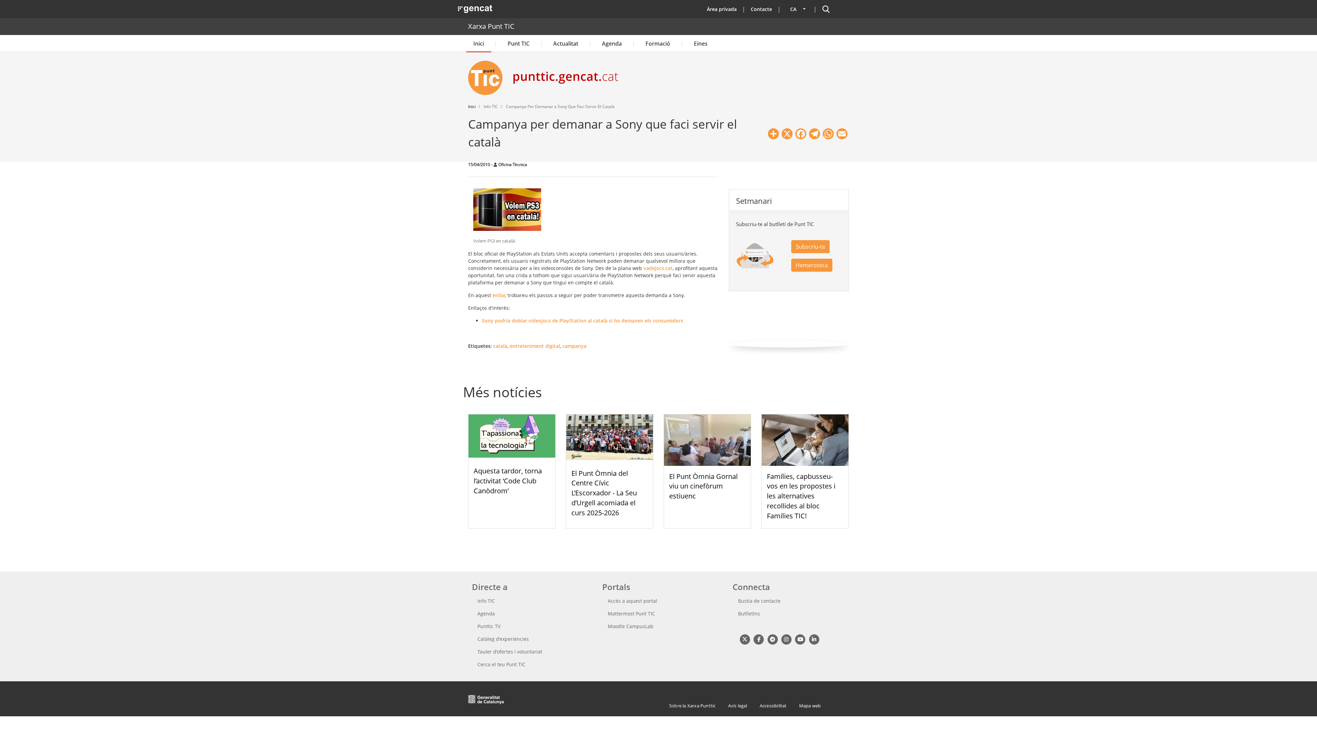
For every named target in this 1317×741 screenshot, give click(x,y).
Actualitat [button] (565, 43)
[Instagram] (786, 639)
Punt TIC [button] (519, 43)
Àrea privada (722, 9)
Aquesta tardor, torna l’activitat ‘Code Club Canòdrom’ (508, 480)
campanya (574, 346)
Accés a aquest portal (632, 601)
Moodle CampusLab (630, 626)
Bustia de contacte (759, 601)
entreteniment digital (535, 346)
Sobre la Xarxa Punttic (692, 706)
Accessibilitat (773, 706)
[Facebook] (758, 639)
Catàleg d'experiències (503, 639)
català (500, 346)
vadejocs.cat (658, 268)
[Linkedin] (814, 639)
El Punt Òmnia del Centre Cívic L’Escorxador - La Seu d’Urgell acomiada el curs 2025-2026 (604, 493)
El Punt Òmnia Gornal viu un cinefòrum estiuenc (703, 486)
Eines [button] (701, 43)
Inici (478, 43)
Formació (657, 43)
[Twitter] (744, 639)
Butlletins (749, 613)
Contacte (761, 9)
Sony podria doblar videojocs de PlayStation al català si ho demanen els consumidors (582, 320)
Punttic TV (488, 626)
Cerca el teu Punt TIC (501, 664)
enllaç (499, 295)
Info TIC (486, 601)
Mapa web (810, 706)
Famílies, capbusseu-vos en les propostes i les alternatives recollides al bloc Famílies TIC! (801, 496)
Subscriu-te (810, 246)
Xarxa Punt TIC (491, 26)
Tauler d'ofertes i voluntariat (509, 651)
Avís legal (737, 706)
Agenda (612, 43)
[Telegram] (772, 639)
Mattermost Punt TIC (631, 613)
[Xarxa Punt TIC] (488, 78)
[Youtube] (800, 639)
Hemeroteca (812, 265)
